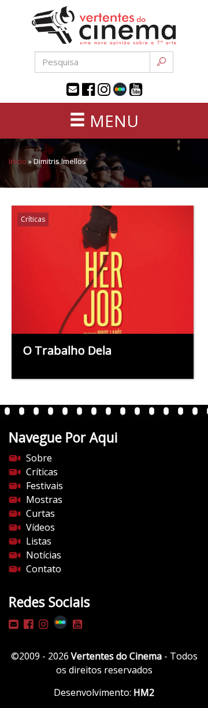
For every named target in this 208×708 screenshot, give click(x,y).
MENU (112, 121)
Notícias (43, 555)
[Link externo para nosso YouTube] (135, 89)
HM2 (143, 692)
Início (18, 161)
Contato (43, 568)
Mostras (44, 499)
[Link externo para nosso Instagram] (104, 89)
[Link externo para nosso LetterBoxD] (120, 89)
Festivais (44, 485)
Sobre (39, 458)
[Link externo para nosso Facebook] (88, 89)
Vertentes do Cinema (116, 656)
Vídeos (40, 527)
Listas (38, 541)
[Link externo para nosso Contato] (72, 89)
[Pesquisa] (161, 62)
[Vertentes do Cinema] (104, 25)
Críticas (42, 471)
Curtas (40, 513)
